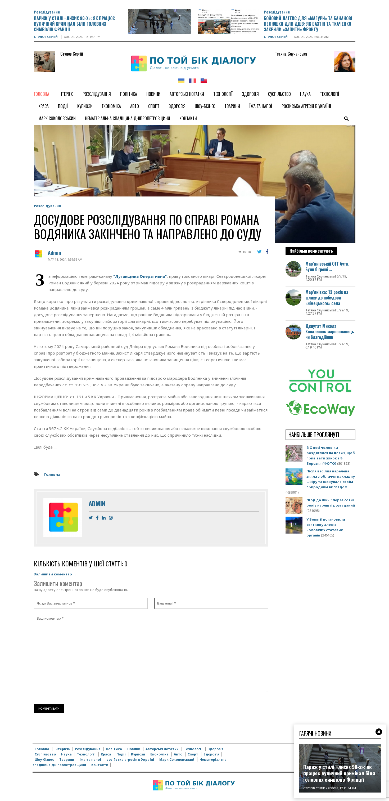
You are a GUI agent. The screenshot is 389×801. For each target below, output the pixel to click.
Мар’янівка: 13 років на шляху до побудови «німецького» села (326, 297)
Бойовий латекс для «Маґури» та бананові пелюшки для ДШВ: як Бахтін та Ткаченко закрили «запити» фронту (308, 24)
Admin (54, 252)
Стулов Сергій (46, 37)
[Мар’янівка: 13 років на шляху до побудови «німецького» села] (294, 297)
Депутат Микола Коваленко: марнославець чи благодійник (329, 331)
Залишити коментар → (55, 574)
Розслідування (47, 12)
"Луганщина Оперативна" (140, 276)
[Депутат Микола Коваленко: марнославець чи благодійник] (294, 331)
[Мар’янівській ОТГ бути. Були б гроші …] (294, 269)
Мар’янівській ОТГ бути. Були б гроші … (327, 266)
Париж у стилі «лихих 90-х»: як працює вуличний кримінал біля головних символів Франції (74, 24)
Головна (52, 474)
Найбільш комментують (311, 251)
